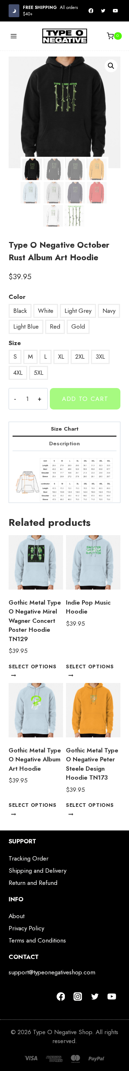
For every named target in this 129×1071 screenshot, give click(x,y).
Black (20, 310)
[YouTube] (115, 11)
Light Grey (77, 310)
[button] (111, 65)
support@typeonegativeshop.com (52, 972)
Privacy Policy (26, 928)
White (45, 310)
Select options (33, 666)
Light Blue (26, 326)
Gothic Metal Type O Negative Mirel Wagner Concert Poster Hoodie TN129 (35, 620)
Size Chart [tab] (64, 429)
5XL (38, 372)
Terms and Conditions (37, 940)
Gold (78, 326)
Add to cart (85, 398)
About (16, 916)
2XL (80, 356)
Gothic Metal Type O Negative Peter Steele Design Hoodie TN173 (92, 764)
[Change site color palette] (14, 10)
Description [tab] (64, 443)
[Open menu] (13, 36)
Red (55, 326)
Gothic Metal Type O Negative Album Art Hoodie (35, 759)
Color (17, 296)
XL (61, 356)
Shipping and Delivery (37, 870)
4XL (18, 372)
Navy (108, 310)
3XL (100, 356)
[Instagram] (77, 996)
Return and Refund (33, 882)
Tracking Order (28, 858)
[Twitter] (103, 11)
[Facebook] (91, 11)
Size (15, 343)
